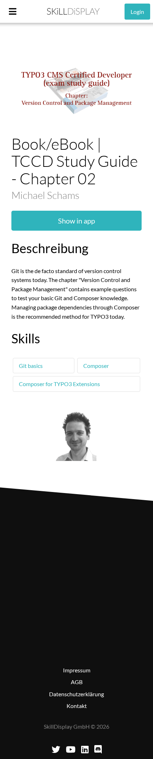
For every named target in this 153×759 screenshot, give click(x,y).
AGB (77, 681)
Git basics (31, 365)
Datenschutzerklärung (76, 694)
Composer (96, 365)
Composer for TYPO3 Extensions (59, 383)
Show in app (76, 220)
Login (137, 11)
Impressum (76, 670)
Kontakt (77, 705)
